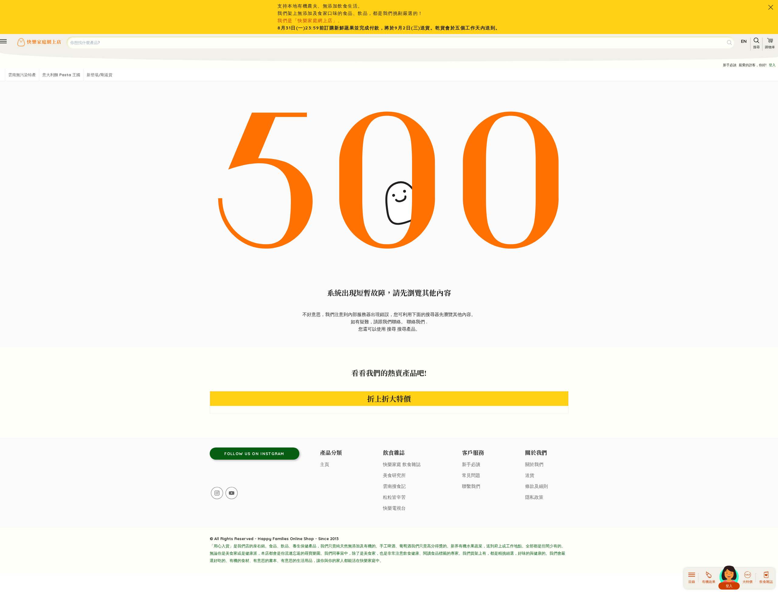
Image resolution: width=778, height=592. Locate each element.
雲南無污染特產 (22, 74)
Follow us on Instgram (254, 453)
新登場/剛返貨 (99, 74)
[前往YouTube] (231, 493)
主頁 (324, 464)
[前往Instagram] (217, 493)
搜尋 (392, 329)
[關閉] (770, 7)
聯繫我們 (471, 486)
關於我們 (534, 464)
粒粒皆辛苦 (394, 497)
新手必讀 (729, 65)
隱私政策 (534, 497)
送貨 (529, 475)
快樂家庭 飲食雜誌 (402, 464)
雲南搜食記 (394, 486)
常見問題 (471, 475)
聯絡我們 (416, 322)
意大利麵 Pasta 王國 (61, 74)
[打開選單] (3, 41)
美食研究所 (394, 475)
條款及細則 (536, 486)
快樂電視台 (394, 508)
